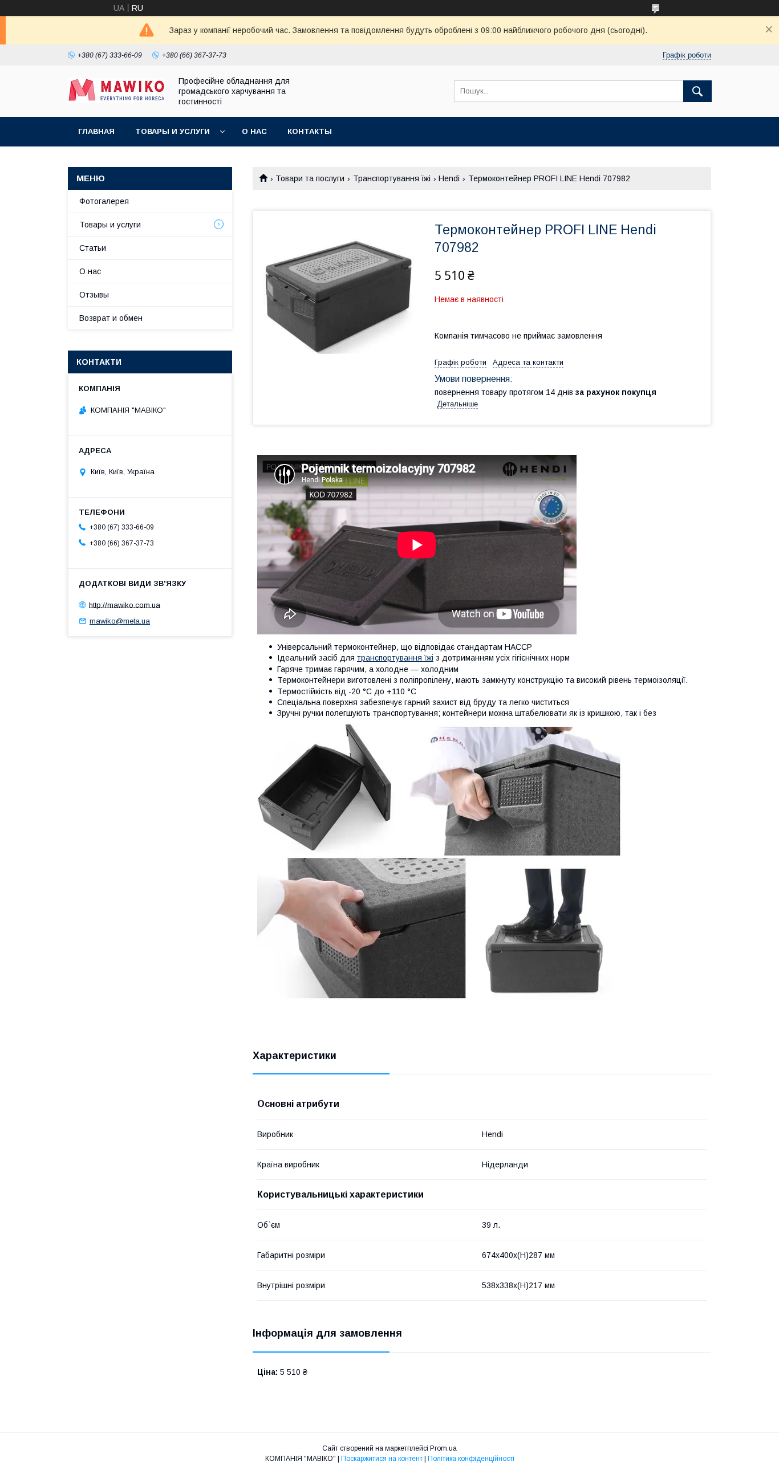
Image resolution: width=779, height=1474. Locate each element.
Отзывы (94, 294)
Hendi (449, 178)
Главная (96, 131)
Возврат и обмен (111, 318)
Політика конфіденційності (471, 1459)
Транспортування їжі (392, 178)
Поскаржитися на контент (382, 1459)
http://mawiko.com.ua (124, 604)
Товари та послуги (309, 178)
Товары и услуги (172, 131)
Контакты (309, 131)
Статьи (92, 248)
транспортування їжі (395, 657)
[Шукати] (697, 91)
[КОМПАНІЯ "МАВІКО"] (116, 99)
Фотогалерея (104, 201)
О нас (254, 131)
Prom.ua (443, 1448)
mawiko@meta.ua (120, 621)
